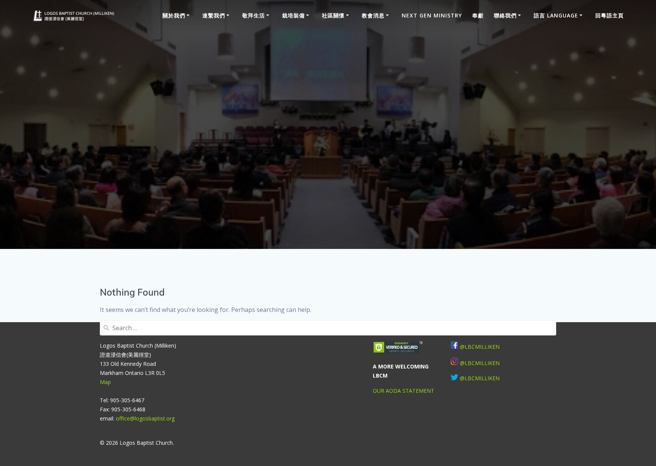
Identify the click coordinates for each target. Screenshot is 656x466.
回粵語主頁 (609, 15)
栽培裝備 (293, 15)
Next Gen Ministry (432, 15)
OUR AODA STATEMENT (403, 390)
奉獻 (478, 15)
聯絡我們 (505, 15)
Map (105, 382)
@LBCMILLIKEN (480, 363)
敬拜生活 (253, 15)
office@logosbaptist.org (145, 418)
